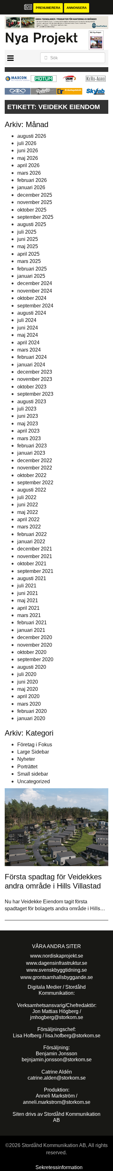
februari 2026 (32, 180)
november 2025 (34, 202)
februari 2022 (32, 534)
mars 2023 (29, 438)
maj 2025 (27, 246)
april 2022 (28, 519)
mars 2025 (29, 261)
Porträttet (27, 766)
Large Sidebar (33, 751)
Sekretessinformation (59, 1167)
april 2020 (28, 696)
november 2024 (34, 291)
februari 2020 (32, 711)
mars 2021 (29, 615)
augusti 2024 (31, 313)
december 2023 (34, 372)
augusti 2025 (31, 224)
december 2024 (34, 283)
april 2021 (28, 608)
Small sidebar (32, 774)
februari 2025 (32, 268)
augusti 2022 (31, 489)
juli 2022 (26, 497)
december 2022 (34, 460)
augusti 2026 (31, 136)
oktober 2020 (31, 652)
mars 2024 (29, 349)
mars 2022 (29, 526)
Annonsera (77, 7)
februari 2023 (32, 445)
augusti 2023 (31, 401)
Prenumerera (48, 7)
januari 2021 (31, 630)
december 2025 (34, 195)
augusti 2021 (31, 578)
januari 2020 (31, 718)
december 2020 (34, 637)
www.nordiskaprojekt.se (56, 955)
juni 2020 (27, 682)
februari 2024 (32, 357)
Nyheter (26, 759)
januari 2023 (31, 453)
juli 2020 (26, 674)
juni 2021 (27, 593)
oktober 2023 (31, 386)
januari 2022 (31, 541)
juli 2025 (26, 232)
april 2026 (28, 165)
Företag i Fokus (34, 744)
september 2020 (35, 659)
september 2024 (35, 305)
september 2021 (35, 571)
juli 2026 (26, 143)
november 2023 (34, 379)
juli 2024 (26, 320)
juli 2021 (26, 585)
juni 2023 (27, 416)
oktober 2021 (31, 563)
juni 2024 (27, 327)
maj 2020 (27, 689)
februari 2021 (32, 622)
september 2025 (35, 217)
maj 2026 (27, 158)
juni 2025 (27, 239)
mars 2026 (29, 173)
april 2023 (28, 431)
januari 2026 (31, 187)
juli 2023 (26, 408)
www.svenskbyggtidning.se (56, 970)
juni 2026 (27, 150)
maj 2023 (27, 423)
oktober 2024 (31, 298)
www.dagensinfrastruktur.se (56, 963)
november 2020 (34, 645)
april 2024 (28, 342)
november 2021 (34, 556)
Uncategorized (33, 781)
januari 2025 (31, 276)
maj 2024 (27, 335)
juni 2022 (27, 504)
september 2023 (35, 394)
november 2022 (34, 467)
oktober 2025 (31, 210)
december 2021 (34, 548)
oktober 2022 (31, 475)
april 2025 (28, 254)
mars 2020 (29, 704)
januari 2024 (31, 364)
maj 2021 (27, 600)
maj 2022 (27, 512)
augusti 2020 (31, 667)
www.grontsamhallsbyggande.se (56, 977)
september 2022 (35, 482)
